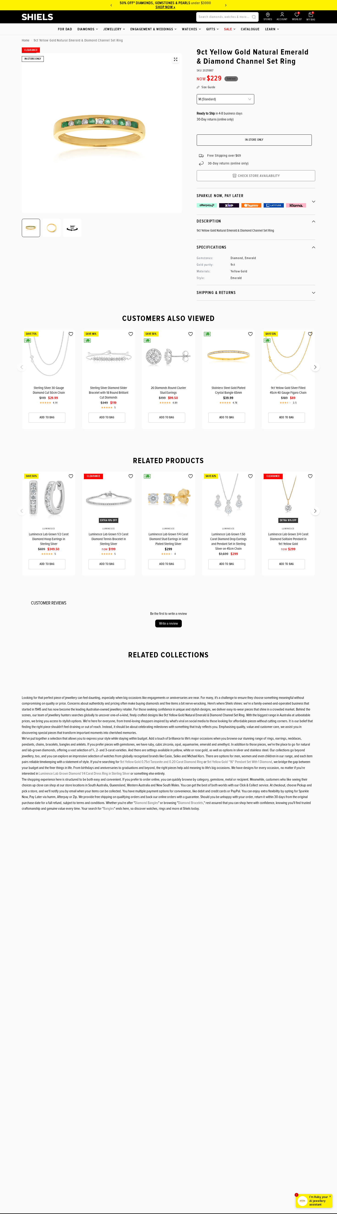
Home (25, 40)
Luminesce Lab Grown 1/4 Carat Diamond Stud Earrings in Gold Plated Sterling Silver (168, 539)
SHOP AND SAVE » (169, 7)
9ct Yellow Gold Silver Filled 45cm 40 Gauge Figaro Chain (288, 390)
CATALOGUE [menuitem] (250, 29)
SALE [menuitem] (228, 29)
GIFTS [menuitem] (210, 29)
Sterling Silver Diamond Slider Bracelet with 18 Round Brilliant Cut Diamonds (108, 392)
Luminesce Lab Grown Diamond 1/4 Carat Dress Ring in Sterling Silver (84, 773)
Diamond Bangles (146, 803)
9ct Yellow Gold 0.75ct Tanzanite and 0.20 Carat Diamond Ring (161, 762)
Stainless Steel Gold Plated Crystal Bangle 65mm (228, 390)
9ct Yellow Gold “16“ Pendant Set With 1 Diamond (239, 762)
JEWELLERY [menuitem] (112, 29)
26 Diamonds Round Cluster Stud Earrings (168, 390)
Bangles (108, 808)
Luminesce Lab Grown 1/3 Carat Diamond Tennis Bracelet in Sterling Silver (108, 539)
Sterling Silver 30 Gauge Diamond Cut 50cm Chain (49, 390)
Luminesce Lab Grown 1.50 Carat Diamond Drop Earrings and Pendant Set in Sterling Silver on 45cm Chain (228, 541)
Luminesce (48, 528)
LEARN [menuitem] (270, 29)
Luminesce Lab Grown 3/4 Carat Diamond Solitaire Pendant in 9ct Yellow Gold (288, 539)
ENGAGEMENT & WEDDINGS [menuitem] (151, 29)
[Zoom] (175, 59)
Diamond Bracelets (190, 803)
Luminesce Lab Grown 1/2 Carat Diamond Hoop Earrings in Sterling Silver (49, 539)
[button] (24, 368)
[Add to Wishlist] (71, 334)
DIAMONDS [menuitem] (85, 29)
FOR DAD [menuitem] (65, 29)
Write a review (168, 623)
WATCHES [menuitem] (189, 29)
